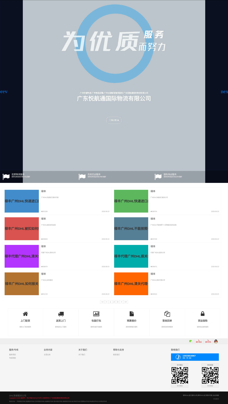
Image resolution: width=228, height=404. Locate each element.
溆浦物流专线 (30, 401)
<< (102, 302)
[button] (2, 91)
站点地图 (216, 395)
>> (126, 302)
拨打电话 (199, 342)
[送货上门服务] (61, 312)
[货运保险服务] (203, 312)
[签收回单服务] (167, 312)
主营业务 (47, 355)
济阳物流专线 (21, 401)
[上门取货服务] (25, 312)
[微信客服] (191, 341)
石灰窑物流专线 (39, 401)
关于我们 (81, 355)
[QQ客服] (216, 341)
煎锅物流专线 (84, 401)
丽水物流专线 (58, 401)
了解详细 (113, 120)
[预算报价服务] (132, 312)
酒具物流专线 (67, 401)
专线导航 (12, 358)
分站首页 (216, 399)
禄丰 (43, 191)
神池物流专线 (93, 401)
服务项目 (12, 355)
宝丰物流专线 (102, 401)
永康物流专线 (49, 401)
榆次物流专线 (75, 401)
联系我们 (116, 355)
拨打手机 (208, 342)
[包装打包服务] (96, 312)
